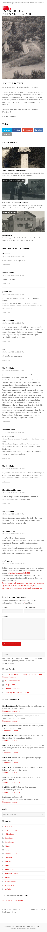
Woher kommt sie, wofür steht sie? (14, 170)
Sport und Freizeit (17, 180)
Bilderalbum (9, 834)
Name (5, 608)
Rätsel (36, 87)
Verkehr (8, 889)
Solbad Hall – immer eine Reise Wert (15, 203)
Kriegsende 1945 (11, 854)
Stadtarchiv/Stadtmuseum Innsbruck (26, 926)
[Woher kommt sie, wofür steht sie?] (23, 157)
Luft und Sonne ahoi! (12, 689)
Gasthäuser (9, 838)
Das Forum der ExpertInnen (12, 900)
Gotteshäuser (10, 842)
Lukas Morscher (24, 87)
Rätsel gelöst (9, 869)
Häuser (6, 212)
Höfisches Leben (37, 909)
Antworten (6, 265)
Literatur (8, 858)
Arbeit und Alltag (11, 830)
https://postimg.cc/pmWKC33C (19, 573)
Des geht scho (10, 685)
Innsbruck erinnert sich (17, 12)
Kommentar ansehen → (11, 711)
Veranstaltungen (11, 881)
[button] (7, 130)
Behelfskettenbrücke (12, 681)
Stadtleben (9, 877)
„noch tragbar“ (7, 235)
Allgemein (8, 826)
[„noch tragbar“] (23, 221)
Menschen (8, 862)
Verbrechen (9, 885)
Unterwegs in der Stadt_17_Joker (17, 692)
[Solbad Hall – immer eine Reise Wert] (23, 189)
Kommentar (7, 616)
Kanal (7, 850)
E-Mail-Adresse (30, 608)
